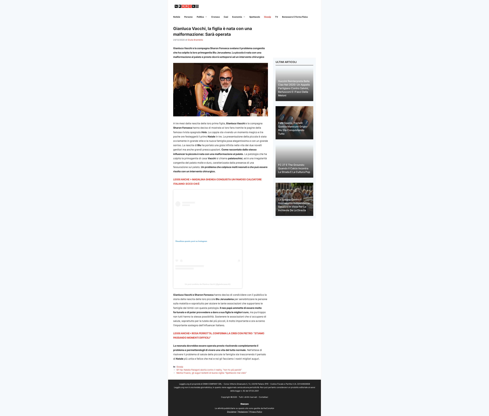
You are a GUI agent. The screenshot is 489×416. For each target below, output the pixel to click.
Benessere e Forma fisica (295, 17)
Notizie (176, 17)
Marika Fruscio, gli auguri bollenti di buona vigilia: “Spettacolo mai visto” (211, 373)
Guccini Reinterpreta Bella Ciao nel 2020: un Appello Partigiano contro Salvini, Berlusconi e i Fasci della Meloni (294, 88)
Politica (200, 17)
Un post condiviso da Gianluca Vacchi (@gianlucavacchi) (207, 284)
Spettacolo (254, 17)
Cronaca (215, 17)
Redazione (243, 412)
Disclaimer (232, 412)
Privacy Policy (255, 412)
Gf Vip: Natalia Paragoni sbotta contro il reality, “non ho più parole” (209, 370)
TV (276, 17)
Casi (226, 17)
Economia (237, 17)
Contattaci (263, 397)
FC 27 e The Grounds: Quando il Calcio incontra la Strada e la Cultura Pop (294, 168)
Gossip (267, 17)
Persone (188, 17)
